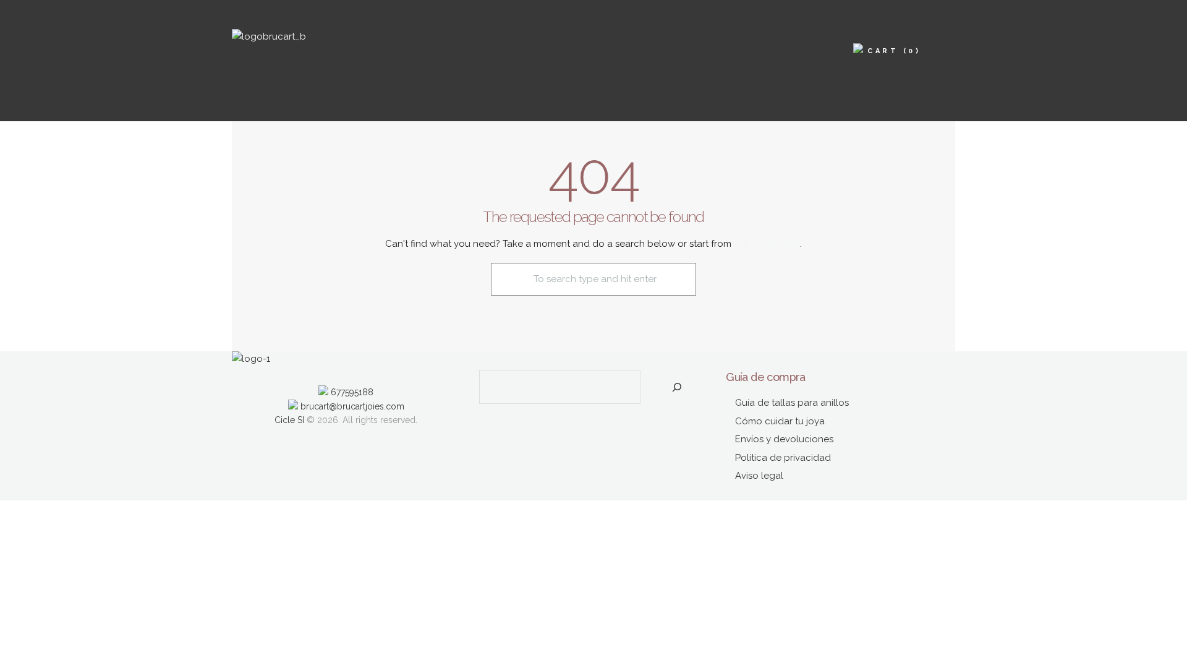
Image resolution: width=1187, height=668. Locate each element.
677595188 (350, 392)
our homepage (767, 243)
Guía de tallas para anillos (792, 402)
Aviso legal (759, 475)
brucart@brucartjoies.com (351, 406)
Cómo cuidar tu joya (780, 421)
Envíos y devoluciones (784, 439)
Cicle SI (289, 420)
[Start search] (507, 279)
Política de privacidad (783, 457)
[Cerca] (677, 387)
